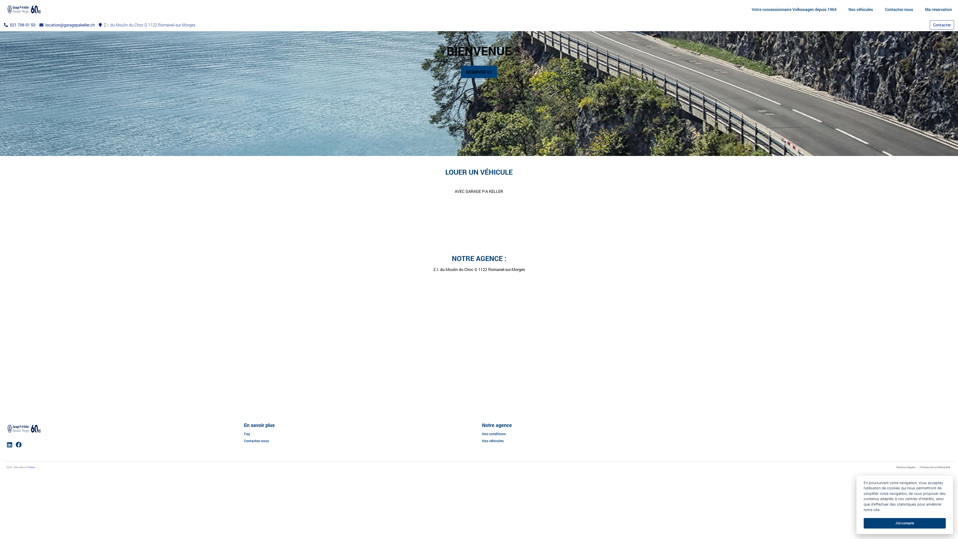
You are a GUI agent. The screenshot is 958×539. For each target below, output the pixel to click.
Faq (247, 433)
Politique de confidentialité (935, 467)
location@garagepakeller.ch (69, 24)
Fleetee (31, 467)
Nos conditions (494, 433)
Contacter (942, 24)
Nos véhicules (493, 440)
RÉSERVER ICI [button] (479, 72)
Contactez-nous (256, 440)
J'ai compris (904, 523)
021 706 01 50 (22, 24)
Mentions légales (906, 467)
